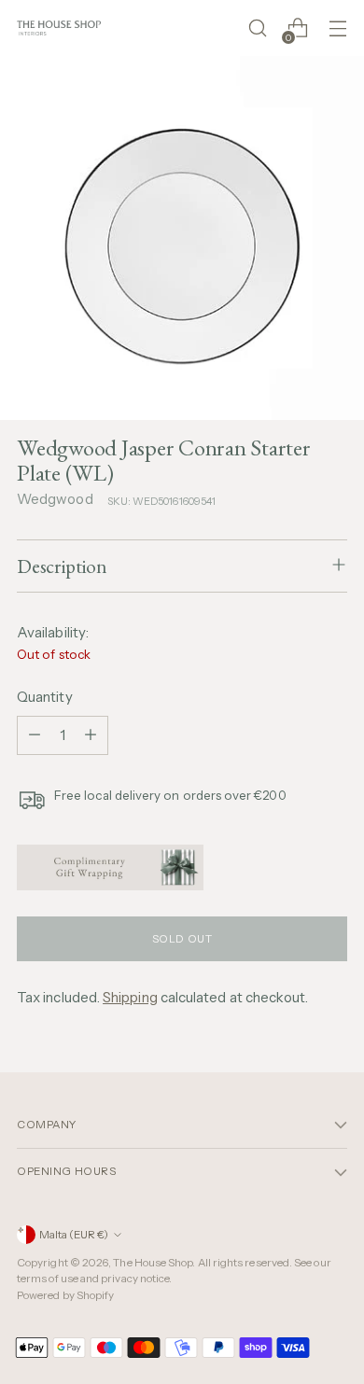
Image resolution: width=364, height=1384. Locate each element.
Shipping (130, 997)
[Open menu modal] (337, 28)
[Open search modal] (257, 28)
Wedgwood (55, 499)
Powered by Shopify (65, 1295)
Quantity (45, 697)
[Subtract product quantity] (34, 735)
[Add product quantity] (90, 735)
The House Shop (152, 1262)
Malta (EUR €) (73, 1234)
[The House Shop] (59, 28)
